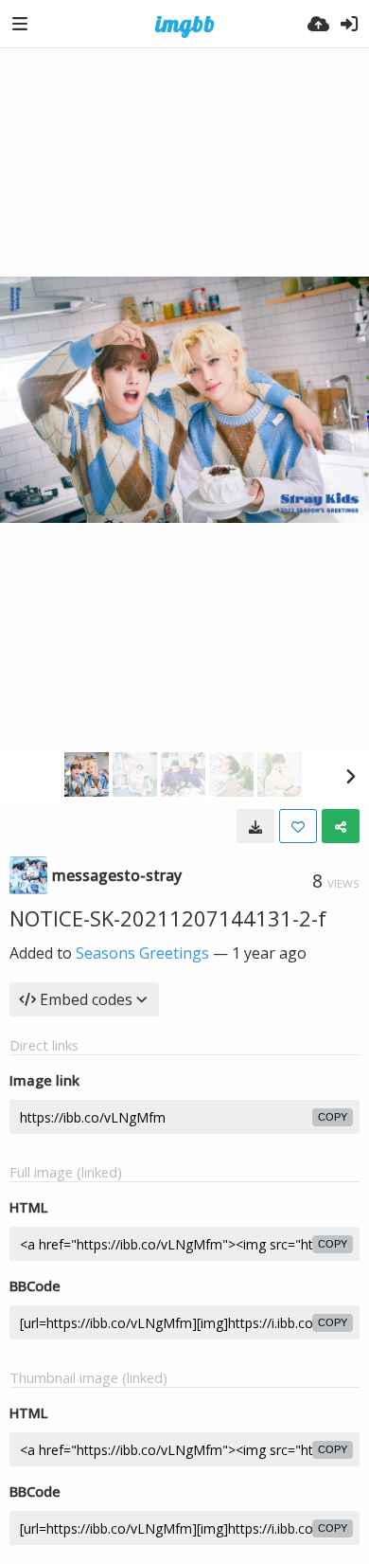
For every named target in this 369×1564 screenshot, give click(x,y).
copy (332, 1117)
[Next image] (350, 776)
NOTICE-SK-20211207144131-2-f (167, 918)
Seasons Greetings (142, 953)
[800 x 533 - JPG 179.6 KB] (255, 826)
